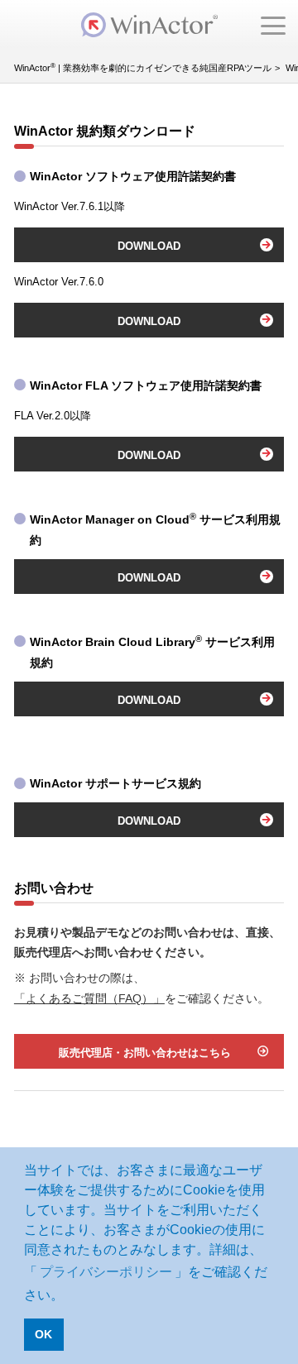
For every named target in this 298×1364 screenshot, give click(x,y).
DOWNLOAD (149, 246)
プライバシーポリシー (106, 1272)
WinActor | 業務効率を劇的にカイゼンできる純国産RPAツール (143, 68)
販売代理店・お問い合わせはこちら (145, 1052)
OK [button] (43, 1334)
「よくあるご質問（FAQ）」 (89, 998)
